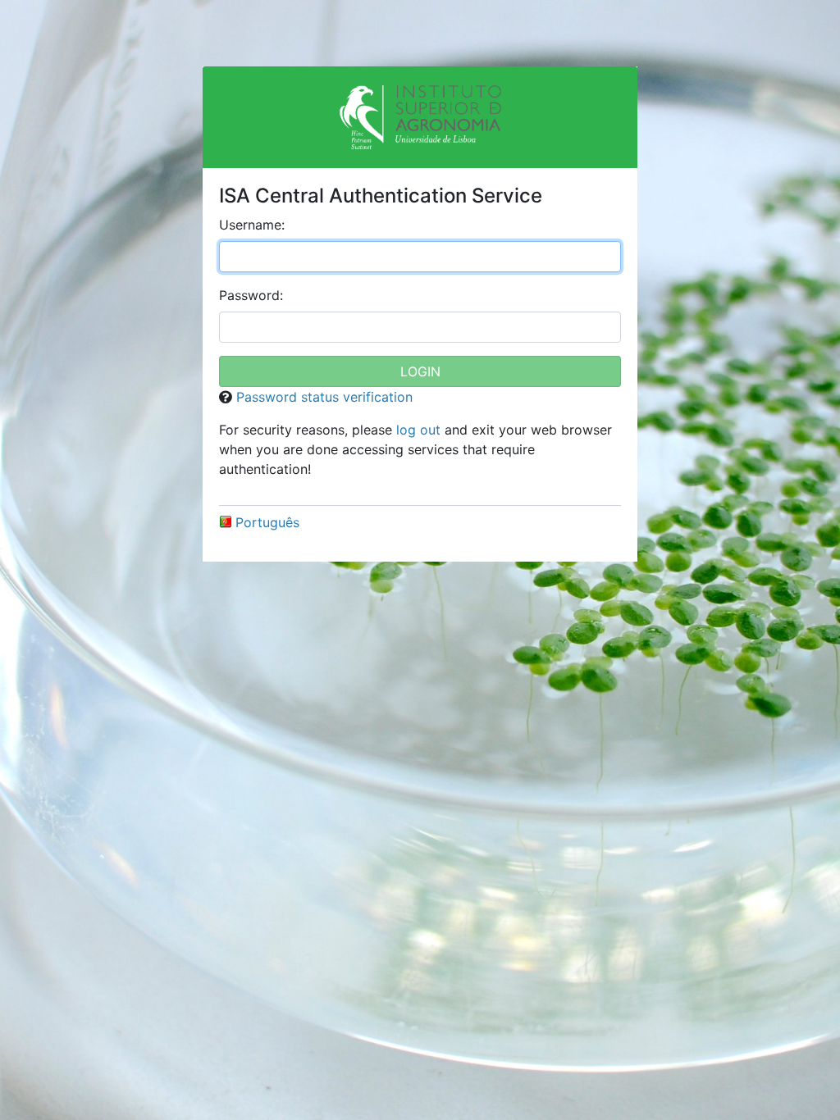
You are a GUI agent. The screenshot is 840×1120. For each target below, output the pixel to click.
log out (418, 429)
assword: (251, 295)
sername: (252, 224)
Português (267, 522)
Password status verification (324, 397)
